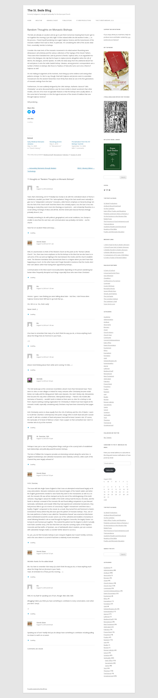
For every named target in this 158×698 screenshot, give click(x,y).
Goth (105, 358)
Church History (108, 332)
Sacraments (108, 405)
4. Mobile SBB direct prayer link (114, 252)
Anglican (106, 322)
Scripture (107, 412)
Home (29, 20)
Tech (105, 417)
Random (106, 392)
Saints (106, 407)
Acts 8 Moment (108, 276)
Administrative (108, 319)
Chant (106, 330)
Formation (107, 356)
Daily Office (107, 343)
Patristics (65, 155)
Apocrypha (107, 325)
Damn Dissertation (110, 345)
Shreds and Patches (110, 294)
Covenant (107, 283)
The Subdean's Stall (110, 301)
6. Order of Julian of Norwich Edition (115, 258)
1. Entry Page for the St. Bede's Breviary (116, 245)
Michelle (39, 379)
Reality (106, 397)
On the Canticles (109, 209)
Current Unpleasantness (112, 340)
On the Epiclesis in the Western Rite (115, 216)
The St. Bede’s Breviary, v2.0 (105, 20)
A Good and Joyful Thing (111, 273)
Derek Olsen (41, 242)
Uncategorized (108, 425)
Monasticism (58, 155)
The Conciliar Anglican (111, 299)
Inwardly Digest (52, 20)
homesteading (108, 363)
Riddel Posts (108, 219)
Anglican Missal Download (112, 206)
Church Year (108, 335)
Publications (67, 20)
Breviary (106, 327)
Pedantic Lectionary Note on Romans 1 (116, 214)
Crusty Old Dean (109, 286)
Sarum (106, 410)
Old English (107, 379)
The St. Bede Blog (39, 10)
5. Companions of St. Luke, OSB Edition (116, 255)
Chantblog (107, 278)
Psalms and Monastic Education (114, 232)
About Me (38, 20)
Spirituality (107, 415)
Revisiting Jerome (56, 142)
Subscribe (109, 470)
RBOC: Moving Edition (86, 168)
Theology (107, 420)
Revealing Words (109, 288)
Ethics (105, 350)
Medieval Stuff (48, 155)
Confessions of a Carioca (112, 281)
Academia (107, 317)
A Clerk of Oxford (109, 270)
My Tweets (107, 438)
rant (105, 394)
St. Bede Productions (83, 20)
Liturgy (106, 366)
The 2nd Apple (108, 296)
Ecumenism (107, 348)
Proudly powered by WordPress (37, 689)
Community (107, 338)
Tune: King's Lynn (109, 304)
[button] (115, 117)
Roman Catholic (109, 402)
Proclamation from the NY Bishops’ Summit (81, 143)
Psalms (106, 389)
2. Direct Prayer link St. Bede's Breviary (116, 247)
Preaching (107, 387)
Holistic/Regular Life (110, 361)
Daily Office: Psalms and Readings (115, 211)
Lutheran (107, 368)
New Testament (109, 376)
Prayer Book (108, 384)
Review (106, 399)
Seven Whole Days (110, 291)
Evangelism (107, 353)
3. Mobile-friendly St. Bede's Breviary (116, 250)
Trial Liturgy (107, 423)
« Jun (105, 500)
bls (38, 187)
